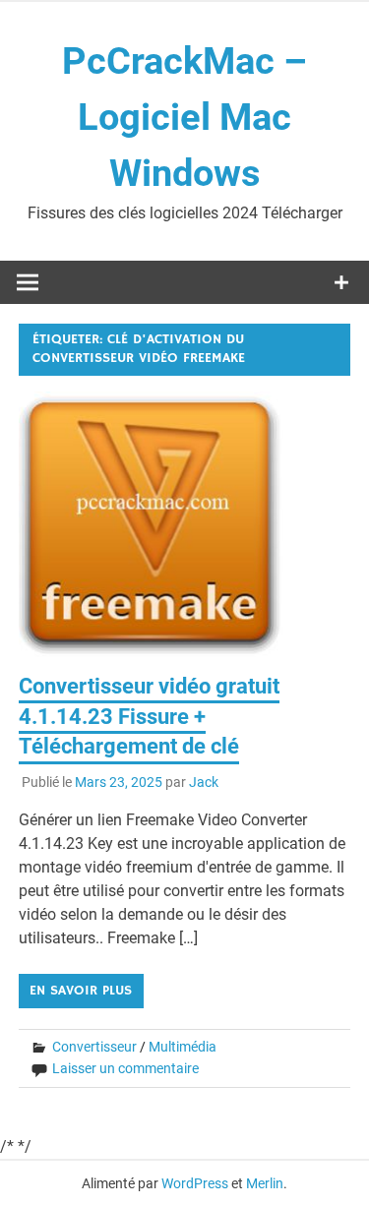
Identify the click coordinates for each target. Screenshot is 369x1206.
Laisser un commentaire (125, 1068)
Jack (203, 782)
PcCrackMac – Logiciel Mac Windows (184, 117)
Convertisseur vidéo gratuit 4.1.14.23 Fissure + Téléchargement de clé (149, 716)
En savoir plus (81, 990)
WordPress (194, 1183)
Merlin (264, 1183)
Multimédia (182, 1047)
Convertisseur (94, 1047)
